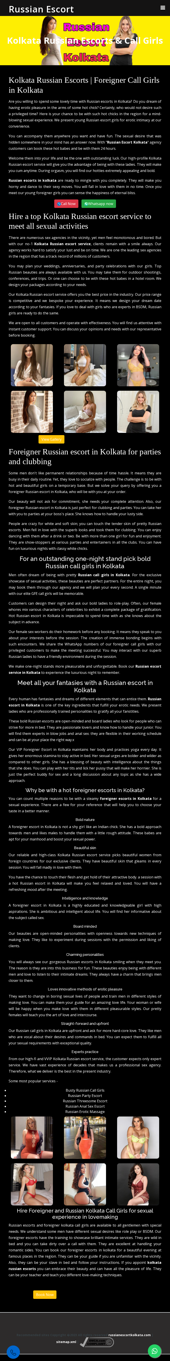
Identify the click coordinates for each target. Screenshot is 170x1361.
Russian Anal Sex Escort (85, 1106)
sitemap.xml (66, 1342)
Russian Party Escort (85, 1095)
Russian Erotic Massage (85, 1111)
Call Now (68, 203)
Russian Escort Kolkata (127, 142)
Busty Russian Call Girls (85, 1090)
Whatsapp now (100, 203)
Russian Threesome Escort (85, 1101)
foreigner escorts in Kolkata (126, 798)
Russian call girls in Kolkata (104, 574)
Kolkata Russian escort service (62, 243)
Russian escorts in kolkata (32, 180)
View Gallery (51, 439)
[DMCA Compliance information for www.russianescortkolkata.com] (97, 1342)
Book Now (45, 1294)
